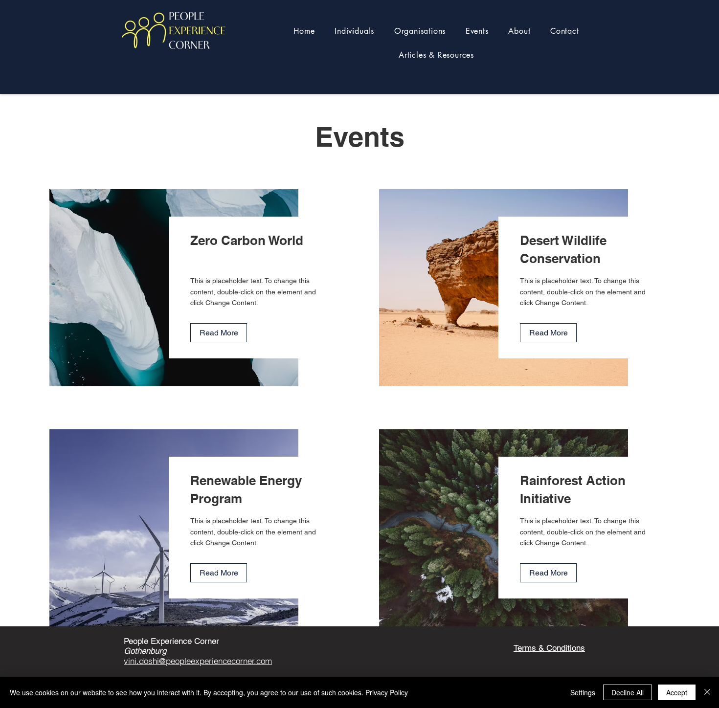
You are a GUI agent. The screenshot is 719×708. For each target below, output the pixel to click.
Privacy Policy (386, 692)
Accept (676, 692)
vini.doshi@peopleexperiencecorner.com (198, 661)
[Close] (707, 692)
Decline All (627, 692)
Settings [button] (582, 692)
